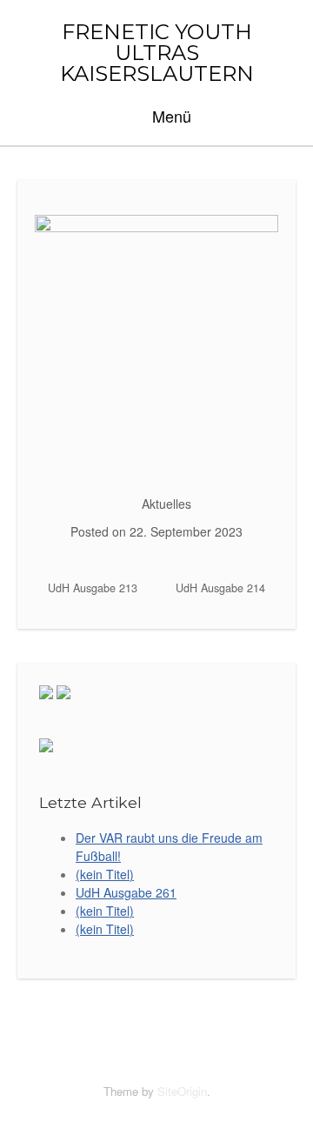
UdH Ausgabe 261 (126, 892)
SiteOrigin (182, 1091)
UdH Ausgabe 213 (90, 588)
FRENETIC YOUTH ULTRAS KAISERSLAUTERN (157, 53)
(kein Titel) (105, 874)
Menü (169, 115)
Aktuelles (166, 503)
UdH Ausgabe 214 (222, 588)
